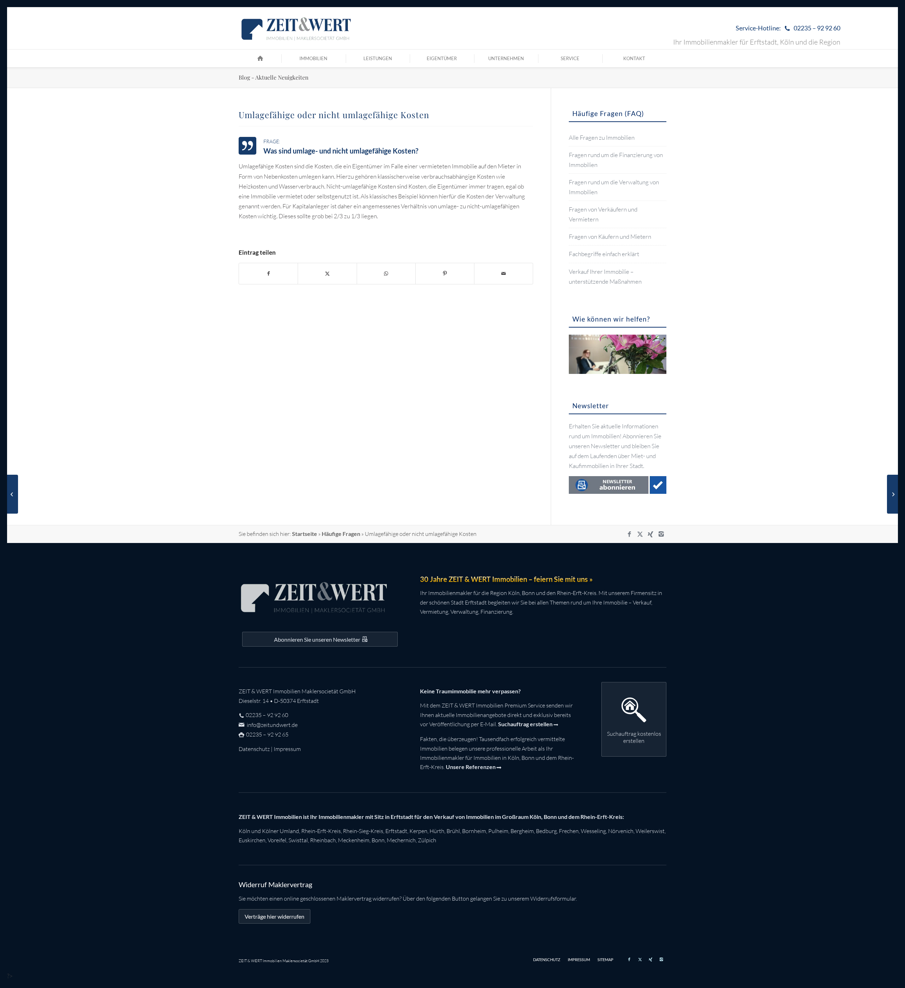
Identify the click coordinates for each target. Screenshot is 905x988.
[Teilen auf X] (327, 273)
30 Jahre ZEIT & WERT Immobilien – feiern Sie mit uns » (506, 579)
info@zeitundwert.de (272, 724)
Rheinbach (323, 840)
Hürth (437, 830)
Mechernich (401, 840)
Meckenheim (353, 840)
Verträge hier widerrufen (274, 916)
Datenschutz (254, 748)
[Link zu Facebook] (629, 534)
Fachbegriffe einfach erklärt (604, 254)
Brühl (453, 830)
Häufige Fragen (341, 533)
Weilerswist (650, 830)
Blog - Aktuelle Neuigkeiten (274, 77)
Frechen (569, 830)
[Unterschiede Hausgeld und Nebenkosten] (12, 494)
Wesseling (593, 830)
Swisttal (298, 840)
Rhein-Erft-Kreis (321, 830)
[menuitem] (786, 28)
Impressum (287, 748)
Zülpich (427, 840)
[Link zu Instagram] (661, 534)
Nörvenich (621, 830)
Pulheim (498, 830)
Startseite (304, 533)
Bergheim (522, 830)
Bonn (378, 840)
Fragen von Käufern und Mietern (610, 236)
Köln (244, 830)
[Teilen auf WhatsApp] (386, 273)
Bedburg (546, 830)
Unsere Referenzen (471, 766)
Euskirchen (252, 840)
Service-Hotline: (788, 28)
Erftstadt (396, 830)
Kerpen (418, 830)
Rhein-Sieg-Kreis (363, 830)
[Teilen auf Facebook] (268, 273)
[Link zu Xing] (650, 534)
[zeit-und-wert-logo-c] (296, 28)
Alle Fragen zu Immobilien (602, 137)
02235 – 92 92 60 (267, 714)
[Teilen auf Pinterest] (445, 273)
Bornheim (474, 830)
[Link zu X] (640, 534)
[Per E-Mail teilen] (503, 273)
